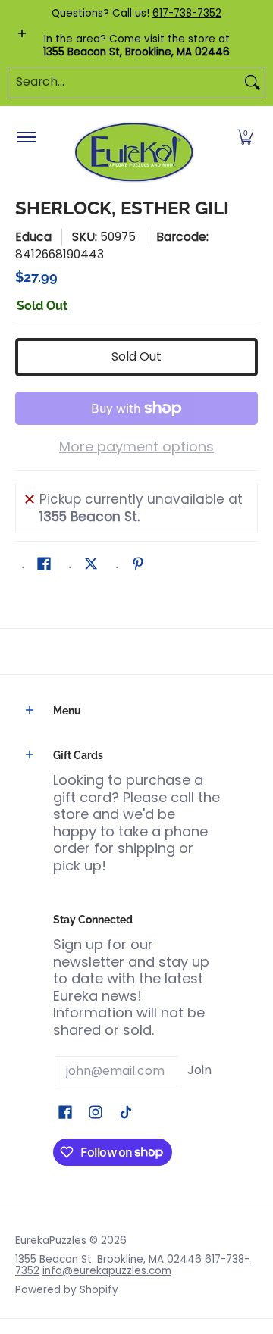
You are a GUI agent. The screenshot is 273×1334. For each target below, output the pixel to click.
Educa (33, 236)
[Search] (252, 82)
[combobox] (124, 82)
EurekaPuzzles (50, 1240)
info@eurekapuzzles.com (106, 1271)
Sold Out (136, 356)
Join (199, 1070)
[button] (245, 138)
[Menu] (25, 138)
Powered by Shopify (66, 1289)
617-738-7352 (186, 13)
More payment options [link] (136, 447)
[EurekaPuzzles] (134, 153)
